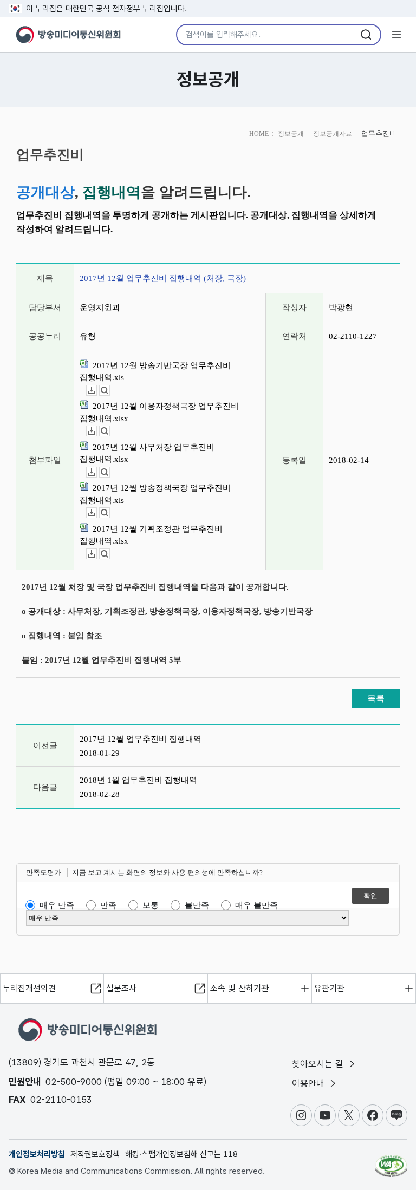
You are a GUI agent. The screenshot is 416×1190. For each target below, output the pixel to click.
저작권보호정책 (95, 1154)
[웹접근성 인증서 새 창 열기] (391, 1161)
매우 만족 (57, 905)
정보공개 (291, 134)
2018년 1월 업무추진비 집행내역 (138, 780)
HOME (259, 134)
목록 (376, 698)
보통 (150, 905)
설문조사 (121, 988)
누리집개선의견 (29, 988)
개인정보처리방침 (37, 1154)
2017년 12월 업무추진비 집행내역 (141, 739)
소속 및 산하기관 (239, 988)
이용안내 (309, 1083)
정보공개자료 (332, 134)
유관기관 (329, 988)
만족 (108, 905)
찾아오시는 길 (319, 1063)
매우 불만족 (256, 905)
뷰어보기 (109, 390)
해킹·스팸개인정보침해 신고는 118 (181, 1154)
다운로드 (96, 390)
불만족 (197, 905)
